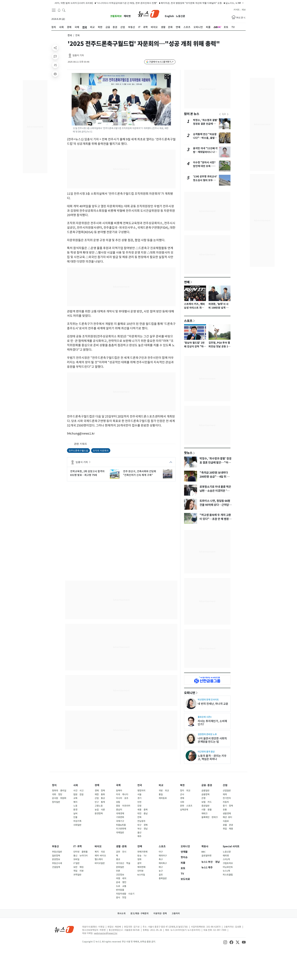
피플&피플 (121, 825)
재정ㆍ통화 (100, 794)
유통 (225, 809)
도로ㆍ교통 (121, 886)
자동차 (226, 802)
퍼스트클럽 (228, 874)
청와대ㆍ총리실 (59, 790)
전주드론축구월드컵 (78, 450)
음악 (139, 863)
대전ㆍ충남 (142, 813)
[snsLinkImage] (225, 942)
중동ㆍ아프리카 (123, 805)
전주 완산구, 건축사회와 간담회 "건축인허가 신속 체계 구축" (139, 473)
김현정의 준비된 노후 (207, 734)
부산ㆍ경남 (142, 828)
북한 (182, 785)
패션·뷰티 (227, 817)
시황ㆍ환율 (206, 809)
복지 (75, 802)
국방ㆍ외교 (164, 790)
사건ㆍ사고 (78, 790)
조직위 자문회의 (101, 450)
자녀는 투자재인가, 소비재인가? (212, 722)
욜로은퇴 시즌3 (204, 716)
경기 (139, 798)
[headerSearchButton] (63, 10)
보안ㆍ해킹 (78, 867)
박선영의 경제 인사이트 (208, 699)
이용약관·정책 (160, 913)
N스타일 (141, 874)
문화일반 (120, 867)
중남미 (119, 809)
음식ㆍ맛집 (121, 897)
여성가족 (77, 821)
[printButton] (55, 74)
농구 (161, 870)
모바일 (76, 859)
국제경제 (120, 813)
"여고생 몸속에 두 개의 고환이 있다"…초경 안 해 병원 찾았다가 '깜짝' (215, 519)
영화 (139, 859)
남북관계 (184, 809)
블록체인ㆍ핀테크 (209, 817)
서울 (139, 794)
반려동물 (120, 890)
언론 (118, 870)
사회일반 (77, 825)
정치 (54, 785)
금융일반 (205, 790)
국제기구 (120, 821)
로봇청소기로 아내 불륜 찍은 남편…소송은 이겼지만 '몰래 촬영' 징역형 (216, 491)
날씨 (75, 813)
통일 (161, 794)
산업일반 (227, 790)
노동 (75, 805)
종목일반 (163, 878)
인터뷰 (140, 870)
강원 (139, 805)
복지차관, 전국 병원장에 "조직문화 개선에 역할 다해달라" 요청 (172, 3)
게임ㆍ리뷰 (78, 870)
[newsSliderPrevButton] (220, 114)
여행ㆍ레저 (121, 878)
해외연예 (141, 867)
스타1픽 (226, 859)
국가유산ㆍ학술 (123, 863)
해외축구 (163, 863)
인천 (139, 802)
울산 (139, 832)
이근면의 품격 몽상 (206, 751)
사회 (75, 785)
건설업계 (56, 867)
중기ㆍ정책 (228, 805)
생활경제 (227, 813)
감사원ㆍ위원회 (59, 798)
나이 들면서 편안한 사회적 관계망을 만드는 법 (212, 740)
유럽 (118, 802)
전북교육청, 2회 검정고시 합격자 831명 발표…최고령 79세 (87, 473)
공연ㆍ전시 (121, 851)
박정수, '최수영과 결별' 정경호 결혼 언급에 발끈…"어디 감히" (205, 124)
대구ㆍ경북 (142, 825)
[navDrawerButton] (53, 10)
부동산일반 (57, 851)
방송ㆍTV (141, 855)
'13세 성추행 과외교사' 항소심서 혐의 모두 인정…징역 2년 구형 (205, 180)
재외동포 (163, 798)
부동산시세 (57, 863)
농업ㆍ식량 (100, 809)
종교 (118, 859)
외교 (161, 785)
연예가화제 (142, 851)
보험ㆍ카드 (206, 802)
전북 (139, 817)
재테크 (204, 813)
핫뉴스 (188, 453)
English (169, 16)
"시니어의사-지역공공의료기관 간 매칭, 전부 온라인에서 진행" (108, 3)
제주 (139, 836)
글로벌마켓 (206, 855)
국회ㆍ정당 (57, 794)
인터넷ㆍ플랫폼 (80, 851)
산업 (225, 785)
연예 (187, 282)
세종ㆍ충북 (142, 809)
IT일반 (76, 863)
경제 (97, 785)
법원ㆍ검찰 (78, 794)
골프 (161, 874)
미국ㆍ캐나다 (122, 794)
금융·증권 (206, 785)
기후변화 (120, 817)
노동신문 (180, 16)
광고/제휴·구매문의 (139, 913)
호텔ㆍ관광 (228, 825)
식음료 (226, 821)
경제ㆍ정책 (100, 790)
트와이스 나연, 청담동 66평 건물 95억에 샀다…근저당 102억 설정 (215, 505)
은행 (203, 798)
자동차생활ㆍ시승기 (125, 893)
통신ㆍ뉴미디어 (80, 855)
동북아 (119, 790)
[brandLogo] (149, 13)
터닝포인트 (228, 867)
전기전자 (227, 798)
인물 (75, 817)
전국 (70, 35)
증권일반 (205, 805)
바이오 (98, 846)
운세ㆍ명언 (121, 882)
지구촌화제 (121, 828)
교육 (75, 798)
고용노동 (99, 805)
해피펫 (127, 16)
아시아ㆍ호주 (122, 798)
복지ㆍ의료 (100, 851)
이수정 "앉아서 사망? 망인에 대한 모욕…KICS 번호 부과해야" (204, 166)
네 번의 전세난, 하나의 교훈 (213, 704)
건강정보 (120, 874)
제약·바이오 (100, 855)
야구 (161, 851)
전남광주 (141, 821)
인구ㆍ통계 (100, 802)
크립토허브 (116, 16)
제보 (244, 9)
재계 (225, 794)
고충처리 (176, 913)
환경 (75, 809)
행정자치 (141, 790)
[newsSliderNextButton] (227, 114)
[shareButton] (55, 48)
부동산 (55, 846)
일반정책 (56, 855)
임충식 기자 (78, 55)
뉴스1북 (226, 870)
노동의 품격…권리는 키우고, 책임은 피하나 (212, 757)
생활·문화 (121, 846)
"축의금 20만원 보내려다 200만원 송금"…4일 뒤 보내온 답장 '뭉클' (214, 477)
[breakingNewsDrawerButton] (59, 10)
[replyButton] (55, 56)
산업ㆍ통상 (100, 798)
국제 (118, 785)
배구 (161, 867)
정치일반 (56, 802)
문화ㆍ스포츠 (186, 805)
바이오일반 (100, 863)
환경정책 (99, 813)
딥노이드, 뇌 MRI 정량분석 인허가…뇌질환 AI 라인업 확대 (235, 3)
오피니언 (189, 693)
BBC (203, 851)
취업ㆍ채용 (228, 828)
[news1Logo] (64, 929)
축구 (161, 859)
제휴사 (204, 846)
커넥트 (237, 9)
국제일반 (120, 832)
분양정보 (56, 859)
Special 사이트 (231, 846)
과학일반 (77, 874)
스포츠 (188, 321)
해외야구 (163, 855)
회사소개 (121, 913)
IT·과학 (77, 846)
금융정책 (205, 794)
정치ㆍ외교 (185, 790)
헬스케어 (99, 859)
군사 (182, 794)
